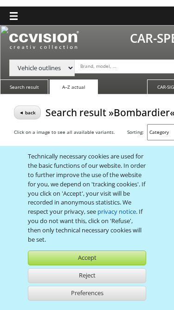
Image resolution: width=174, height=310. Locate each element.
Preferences (87, 293)
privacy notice (116, 211)
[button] (13, 15)
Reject (87, 275)
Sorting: (135, 132)
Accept (87, 257)
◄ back (27, 112)
